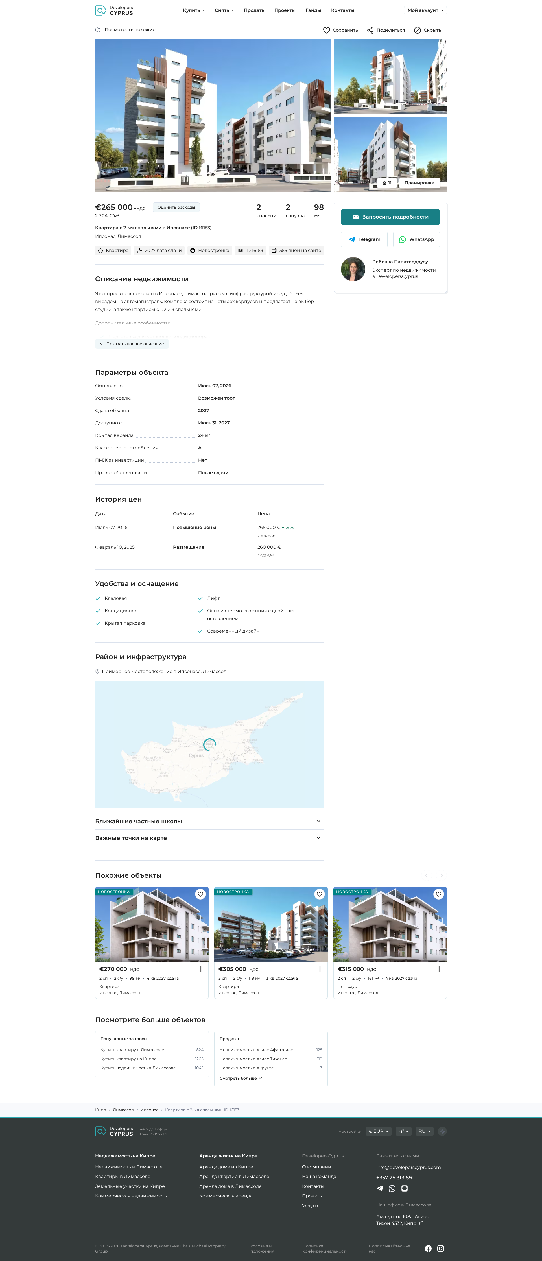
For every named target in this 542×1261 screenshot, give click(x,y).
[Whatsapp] (392, 1188)
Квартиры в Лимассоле (122, 1176)
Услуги (310, 1205)
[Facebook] (428, 1248)
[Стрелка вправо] (441, 875)
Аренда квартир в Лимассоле (234, 1176)
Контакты (313, 1186)
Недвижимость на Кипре (125, 1155)
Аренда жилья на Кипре (228, 1155)
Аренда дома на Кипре (226, 1166)
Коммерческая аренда (226, 1196)
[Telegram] (379, 1188)
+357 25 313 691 (395, 1178)
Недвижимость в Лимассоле (129, 1166)
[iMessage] (404, 1188)
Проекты (312, 1196)
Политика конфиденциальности (325, 1248)
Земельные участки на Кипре (130, 1186)
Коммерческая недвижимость (131, 1196)
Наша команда (319, 1176)
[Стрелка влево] (426, 875)
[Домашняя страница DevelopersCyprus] (114, 10)
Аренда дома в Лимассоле (230, 1186)
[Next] (201, 924)
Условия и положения (262, 1248)
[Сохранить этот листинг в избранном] (200, 894)
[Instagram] (440, 1248)
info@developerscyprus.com (408, 1167)
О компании (316, 1166)
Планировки (420, 183)
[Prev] (102, 924)
